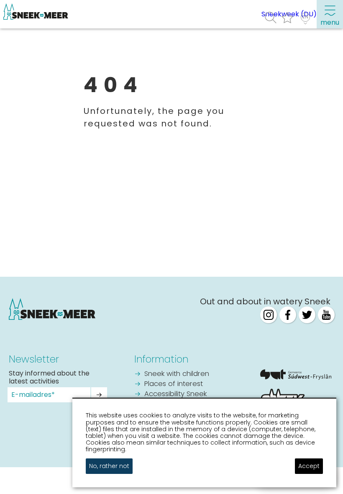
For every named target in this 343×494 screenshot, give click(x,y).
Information (161, 359)
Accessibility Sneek (175, 394)
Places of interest (173, 384)
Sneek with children (176, 374)
